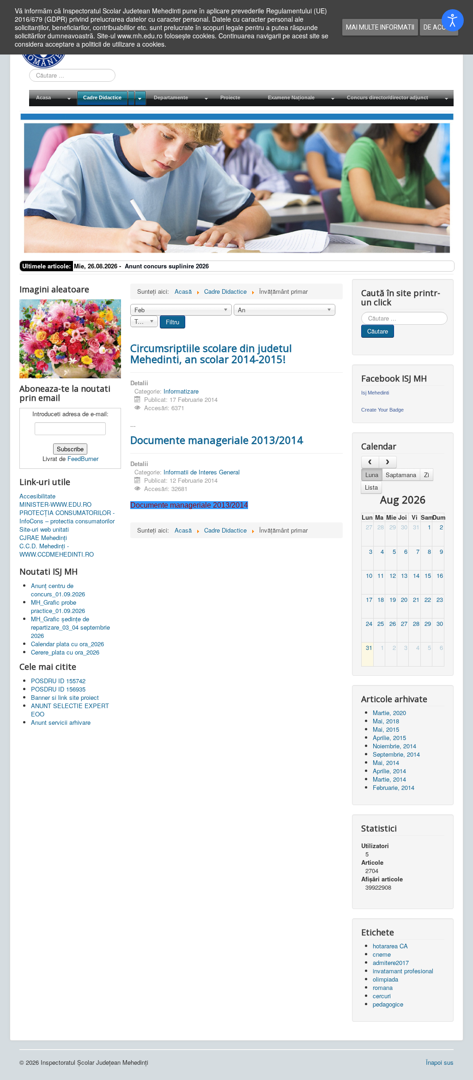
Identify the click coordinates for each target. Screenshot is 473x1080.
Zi (426, 474)
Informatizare (181, 391)
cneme (382, 954)
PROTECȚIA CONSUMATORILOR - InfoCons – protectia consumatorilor (67, 517)
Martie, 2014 (389, 779)
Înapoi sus (440, 1062)
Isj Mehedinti (375, 392)
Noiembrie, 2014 (394, 745)
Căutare (377, 331)
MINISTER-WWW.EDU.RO (55, 504)
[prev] (370, 462)
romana (383, 987)
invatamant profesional (403, 970)
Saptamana (401, 474)
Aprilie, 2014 (389, 770)
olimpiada (385, 979)
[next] (388, 462)
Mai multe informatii (380, 27)
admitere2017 (391, 962)
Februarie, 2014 (393, 787)
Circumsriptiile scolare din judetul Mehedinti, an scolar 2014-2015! (211, 353)
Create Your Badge (382, 410)
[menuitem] (52, 98)
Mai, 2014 (386, 762)
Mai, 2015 (386, 729)
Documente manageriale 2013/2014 (216, 440)
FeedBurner (82, 458)
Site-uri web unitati (44, 529)
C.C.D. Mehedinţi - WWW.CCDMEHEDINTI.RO (56, 550)
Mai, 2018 (386, 720)
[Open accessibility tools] (453, 20)
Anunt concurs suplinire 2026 (167, 265)
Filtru (172, 321)
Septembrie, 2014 (396, 754)
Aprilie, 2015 (389, 737)
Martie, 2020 (389, 712)
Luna (371, 474)
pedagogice (388, 1004)
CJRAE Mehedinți (43, 538)
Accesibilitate (37, 496)
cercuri (382, 995)
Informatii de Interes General (202, 471)
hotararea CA (390, 945)
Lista (371, 487)
